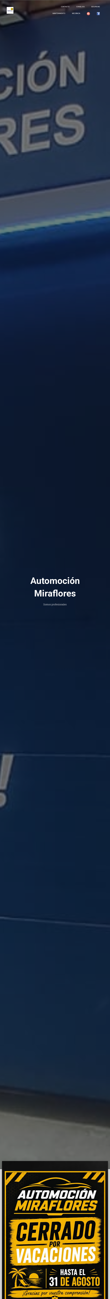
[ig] (88, 13)
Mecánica (76, 13)
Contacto (65, 7)
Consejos (80, 7)
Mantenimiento (59, 13)
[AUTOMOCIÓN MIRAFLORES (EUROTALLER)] (10, 10)
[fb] (98, 13)
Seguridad (95, 7)
